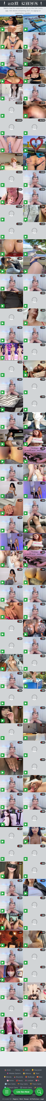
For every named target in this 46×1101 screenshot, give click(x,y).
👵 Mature (27, 1073)
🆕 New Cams (10, 1084)
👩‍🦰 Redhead (29, 1077)
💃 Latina (25, 1070)
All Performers (34, 1099)
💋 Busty (19, 1080)
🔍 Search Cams (35, 1094)
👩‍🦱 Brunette (18, 1077)
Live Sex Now (23, 1092)
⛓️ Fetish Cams (26, 1087)
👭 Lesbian (29, 1080)
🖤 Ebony (16, 1070)
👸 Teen (36, 1073)
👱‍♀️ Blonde (8, 1077)
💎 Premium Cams (11, 1087)
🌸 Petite (10, 1080)
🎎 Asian (7, 1070)
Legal (42, 1099)
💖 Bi (37, 1080)
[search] (39, 1091)
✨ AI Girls (38, 1087)
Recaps (26, 1099)
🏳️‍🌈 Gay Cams (23, 1084)
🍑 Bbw (39, 1077)
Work (21, 1099)
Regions (15, 1099)
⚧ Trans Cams (35, 1084)
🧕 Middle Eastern (14, 1073)
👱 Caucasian (37, 1070)
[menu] (6, 1091)
